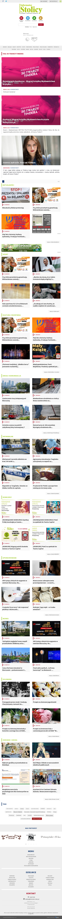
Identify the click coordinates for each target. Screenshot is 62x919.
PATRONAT (31, 864)
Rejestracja (54, 1)
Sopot (24, 815)
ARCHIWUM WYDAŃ (21, 21)
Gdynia (27, 808)
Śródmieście (56, 47)
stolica (29, 815)
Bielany (14, 47)
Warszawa (49, 815)
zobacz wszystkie (37, 818)
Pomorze (11, 815)
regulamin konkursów (31, 865)
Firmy (30, 26)
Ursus (18, 49)
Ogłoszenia (35, 26)
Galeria (31, 858)
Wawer (27, 49)
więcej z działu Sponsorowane (52, 615)
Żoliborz (48, 49)
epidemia (16, 808)
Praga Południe (43, 47)
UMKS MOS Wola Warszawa (39, 815)
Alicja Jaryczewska (9, 808)
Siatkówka (18, 815)
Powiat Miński (29, 47)
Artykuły (27, 26)
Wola (44, 49)
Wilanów (36, 49)
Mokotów (19, 47)
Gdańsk (22, 808)
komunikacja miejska (34, 808)
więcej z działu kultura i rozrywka (51, 372)
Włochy (40, 49)
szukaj (41, 24)
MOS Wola (49, 811)
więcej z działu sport (54, 311)
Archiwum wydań (31, 856)
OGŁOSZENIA (34, 20)
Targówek (14, 49)
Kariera (31, 862)
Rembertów (50, 47)
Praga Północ (36, 47)
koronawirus (49, 808)
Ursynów (23, 49)
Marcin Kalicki (18, 812)
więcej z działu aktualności (53, 242)
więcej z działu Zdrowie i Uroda (52, 799)
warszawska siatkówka (25, 818)
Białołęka (10, 47)
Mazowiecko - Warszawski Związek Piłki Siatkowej (34, 812)
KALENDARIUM (27, 20)
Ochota (23, 47)
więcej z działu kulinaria (53, 736)
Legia (54, 808)
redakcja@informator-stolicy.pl (32, 899)
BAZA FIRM (41, 20)
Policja (54, 812)
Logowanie (44, 1)
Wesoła (31, 49)
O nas (31, 860)
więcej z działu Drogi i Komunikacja (51, 432)
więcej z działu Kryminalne (53, 493)
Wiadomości (31, 854)
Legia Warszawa (8, 811)
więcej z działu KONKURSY (53, 554)
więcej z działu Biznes (54, 675)
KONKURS (43, 808)
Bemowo (5, 47)
